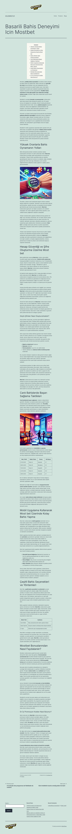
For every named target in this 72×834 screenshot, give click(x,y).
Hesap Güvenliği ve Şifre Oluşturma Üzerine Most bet (37, 52)
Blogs (65, 16)
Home (55, 16)
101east (22, 776)
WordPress (64, 826)
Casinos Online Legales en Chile (34, 816)
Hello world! (63, 805)
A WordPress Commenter (53, 805)
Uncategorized (49, 775)
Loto (28, 811)
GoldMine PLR (10, 16)
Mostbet (32, 451)
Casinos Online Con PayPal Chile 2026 (35, 809)
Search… (7, 803)
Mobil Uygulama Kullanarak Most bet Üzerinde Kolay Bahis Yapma (37, 64)
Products (60, 16)
